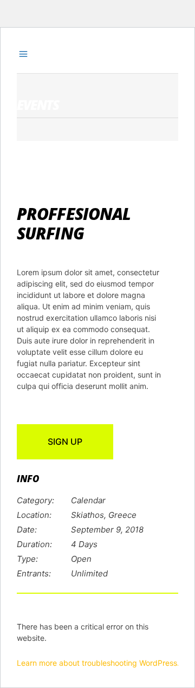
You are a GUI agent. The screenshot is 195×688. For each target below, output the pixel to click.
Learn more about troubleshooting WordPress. (98, 662)
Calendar (88, 500)
